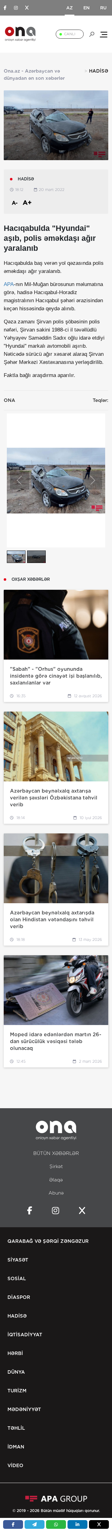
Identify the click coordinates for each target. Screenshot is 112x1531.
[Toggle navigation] (103, 34)
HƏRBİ (15, 1353)
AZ (69, 7)
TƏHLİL (16, 1428)
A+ (27, 202)
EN (86, 7)
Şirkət (56, 1166)
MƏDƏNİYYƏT (24, 1409)
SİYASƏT (17, 1260)
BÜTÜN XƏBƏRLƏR (56, 1153)
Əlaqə (56, 1180)
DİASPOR (18, 1297)
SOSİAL (16, 1278)
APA (9, 284)
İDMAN (15, 1447)
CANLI (69, 34)
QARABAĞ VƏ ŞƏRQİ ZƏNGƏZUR (48, 1241)
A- (15, 203)
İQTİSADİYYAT (24, 1335)
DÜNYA (16, 1372)
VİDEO (15, 1465)
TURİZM (16, 1391)
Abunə (56, 1193)
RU (103, 7)
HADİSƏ (17, 1316)
